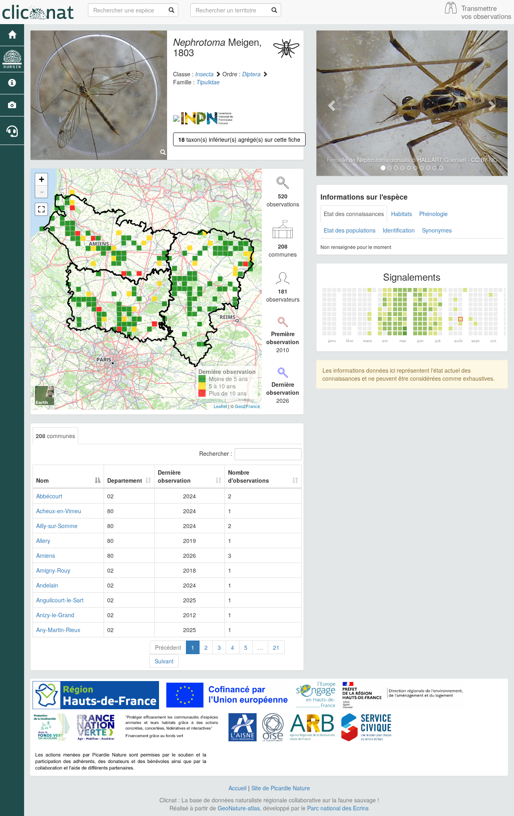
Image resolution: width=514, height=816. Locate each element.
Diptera (251, 74)
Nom (42, 480)
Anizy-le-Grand (55, 615)
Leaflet (220, 406)
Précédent (168, 647)
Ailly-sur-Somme (57, 526)
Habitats (401, 214)
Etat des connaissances (354, 214)
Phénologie (433, 214)
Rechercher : (215, 453)
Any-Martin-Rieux (58, 630)
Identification (399, 230)
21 (276, 647)
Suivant (164, 661)
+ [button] (41, 179)
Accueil (237, 788)
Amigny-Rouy (53, 570)
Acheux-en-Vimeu (58, 511)
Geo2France (247, 406)
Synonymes (437, 230)
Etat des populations (349, 230)
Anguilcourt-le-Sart (60, 600)
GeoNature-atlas (239, 808)
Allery (43, 541)
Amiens (45, 555)
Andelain (47, 585)
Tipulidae (208, 82)
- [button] (42, 191)
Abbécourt (49, 496)
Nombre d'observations (248, 476)
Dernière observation (174, 476)
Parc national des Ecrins (338, 808)
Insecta (204, 74)
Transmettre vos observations (486, 12)
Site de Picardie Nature (280, 788)
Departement (124, 480)
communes (55, 436)
